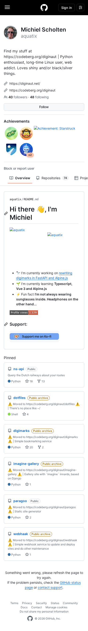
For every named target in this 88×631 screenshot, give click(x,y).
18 (31, 381)
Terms (14, 603)
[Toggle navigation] (7, 7)
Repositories (54, 178)
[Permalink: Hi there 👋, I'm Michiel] (6, 213)
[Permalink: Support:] (6, 324)
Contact (36, 607)
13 (43, 381)
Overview (22, 178)
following (39, 97)
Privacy (27, 603)
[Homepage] (44, 7)
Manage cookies (56, 607)
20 (31, 447)
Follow (44, 107)
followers (18, 97)
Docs (24, 607)
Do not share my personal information (44, 611)
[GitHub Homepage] (30, 619)
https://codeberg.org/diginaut (32, 90)
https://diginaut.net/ (24, 83)
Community (70, 603)
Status (55, 603)
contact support (50, 587)
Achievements (17, 121)
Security (41, 603)
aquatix (15, 199)
